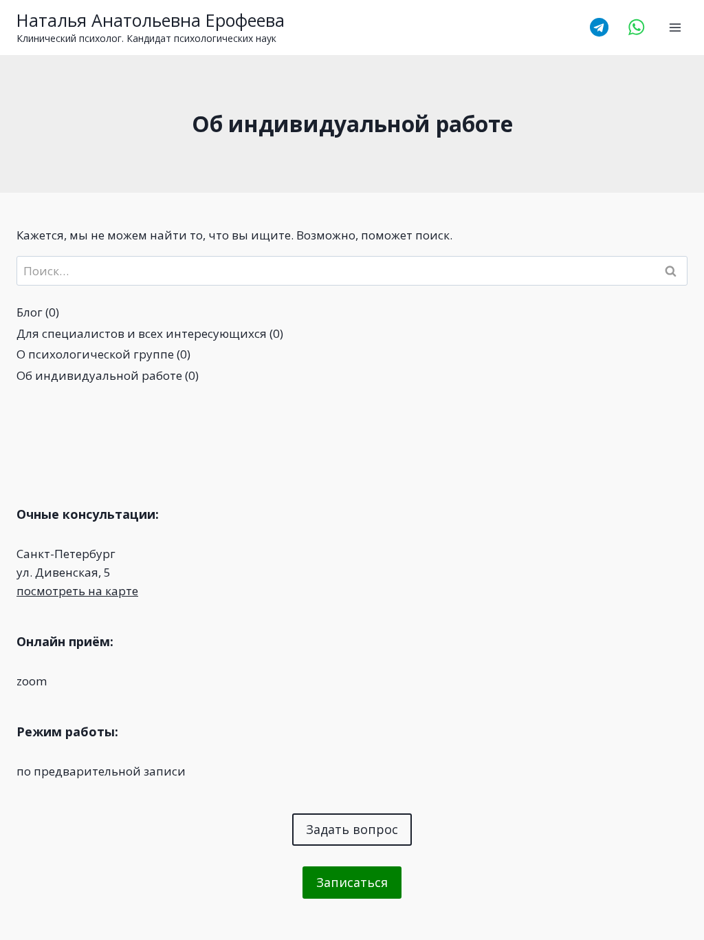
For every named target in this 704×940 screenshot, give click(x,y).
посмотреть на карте (77, 591)
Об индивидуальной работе (99, 375)
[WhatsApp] (636, 27)
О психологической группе (95, 354)
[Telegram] (598, 27)
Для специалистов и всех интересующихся (141, 333)
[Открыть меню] (675, 27)
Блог (29, 312)
